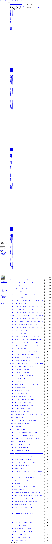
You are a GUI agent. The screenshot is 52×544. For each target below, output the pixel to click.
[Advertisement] (3, 263)
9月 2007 (11, 234)
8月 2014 (11, 150)
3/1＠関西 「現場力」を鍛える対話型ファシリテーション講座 (24, 522)
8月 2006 (11, 247)
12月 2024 (11, 24)
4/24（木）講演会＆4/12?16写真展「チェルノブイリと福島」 (23, 393)
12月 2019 (11, 85)
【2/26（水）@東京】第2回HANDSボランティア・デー (23, 408)
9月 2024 (11, 27)
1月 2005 (11, 266)
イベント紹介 (3, 253)
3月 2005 (11, 264)
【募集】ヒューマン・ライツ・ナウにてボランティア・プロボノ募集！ (25, 486)
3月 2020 (11, 82)
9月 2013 (11, 161)
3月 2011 (11, 191)
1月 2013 (11, 169)
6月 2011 (11, 188)
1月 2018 (11, 108)
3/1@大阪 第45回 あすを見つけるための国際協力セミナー (23, 465)
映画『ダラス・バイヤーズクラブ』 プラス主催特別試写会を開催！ (24, 528)
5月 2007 (11, 238)
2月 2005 (11, 265)
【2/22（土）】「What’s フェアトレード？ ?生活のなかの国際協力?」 (25, 498)
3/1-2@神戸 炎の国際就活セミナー (20, 426)
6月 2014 (11, 152)
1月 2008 (11, 230)
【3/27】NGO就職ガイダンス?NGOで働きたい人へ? (22, 303)
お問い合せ (2, 303)
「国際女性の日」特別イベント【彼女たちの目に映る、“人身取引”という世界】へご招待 (27, 492)
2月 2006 (11, 253)
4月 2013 (11, 166)
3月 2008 (11, 228)
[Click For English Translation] (22, 0)
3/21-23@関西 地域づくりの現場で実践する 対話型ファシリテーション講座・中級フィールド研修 (29, 300)
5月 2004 (11, 274)
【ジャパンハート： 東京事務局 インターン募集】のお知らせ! (22, 444)
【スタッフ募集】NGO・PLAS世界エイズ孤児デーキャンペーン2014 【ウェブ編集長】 (26, 345)
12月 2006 (11, 243)
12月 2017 (11, 109)
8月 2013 (11, 162)
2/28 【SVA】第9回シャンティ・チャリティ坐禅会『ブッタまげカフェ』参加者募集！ (27, 357)
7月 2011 (11, 187)
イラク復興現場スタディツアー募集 (20, 429)
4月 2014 (11, 154)
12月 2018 (11, 97)
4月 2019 (11, 93)
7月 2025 (11, 19)
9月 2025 (11, 17)
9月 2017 (11, 112)
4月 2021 (11, 69)
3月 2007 (11, 240)
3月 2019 (11, 94)
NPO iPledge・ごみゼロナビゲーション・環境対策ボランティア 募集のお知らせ (24, 294)
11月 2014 (11, 147)
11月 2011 (11, 183)
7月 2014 (11, 151)
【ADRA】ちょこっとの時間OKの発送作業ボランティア (21, 489)
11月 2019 (11, 86)
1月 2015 (11, 145)
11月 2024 (11, 25)
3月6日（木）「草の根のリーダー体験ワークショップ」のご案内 (24, 309)
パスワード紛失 (2, 248)
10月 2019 (11, 87)
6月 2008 (11, 225)
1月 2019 (11, 96)
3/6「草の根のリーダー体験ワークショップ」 (21, 291)
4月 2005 (11, 263)
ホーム (2, 289)
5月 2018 (11, 104)
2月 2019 (11, 95)
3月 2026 (11, 14)
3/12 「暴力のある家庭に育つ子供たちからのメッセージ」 (24, 378)
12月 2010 (11, 194)
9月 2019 (11, 88)
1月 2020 (11, 84)
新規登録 (1, 250)
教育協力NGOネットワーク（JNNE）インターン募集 (21, 411)
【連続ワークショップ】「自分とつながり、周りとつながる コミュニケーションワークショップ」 (29, 537)
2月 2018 (11, 107)
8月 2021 (11, 65)
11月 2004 (11, 268)
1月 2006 (11, 254)
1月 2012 (11, 181)
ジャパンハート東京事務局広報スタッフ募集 (19, 441)
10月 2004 (11, 269)
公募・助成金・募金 (13, 279)
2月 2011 (11, 192)
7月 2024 (11, 29)
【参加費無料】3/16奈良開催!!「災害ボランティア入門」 (23, 369)
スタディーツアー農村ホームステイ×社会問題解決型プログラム (24, 534)
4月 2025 (11, 21)
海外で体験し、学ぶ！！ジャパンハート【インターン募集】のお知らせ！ (24, 531)
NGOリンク (2, 295)
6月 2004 (11, 273)
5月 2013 (11, 165)
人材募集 (11, 294)
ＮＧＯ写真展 (3, 297)
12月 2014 (11, 146)
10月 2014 (11, 148)
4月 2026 (11, 13)
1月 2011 (11, 193)
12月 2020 (11, 73)
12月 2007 (11, 231)
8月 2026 (11, 10)
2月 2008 (11, 229)
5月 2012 (11, 177)
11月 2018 (11, 98)
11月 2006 (11, 244)
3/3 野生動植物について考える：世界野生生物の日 (22, 360)
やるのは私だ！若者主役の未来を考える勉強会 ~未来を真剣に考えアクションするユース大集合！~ (29, 495)
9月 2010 (11, 197)
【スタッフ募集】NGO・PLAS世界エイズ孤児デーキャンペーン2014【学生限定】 (26, 342)
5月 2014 (11, 153)
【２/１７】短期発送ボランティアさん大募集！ (20, 525)
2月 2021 (11, 71)
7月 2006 (11, 248)
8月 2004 (11, 271)
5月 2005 (11, 262)
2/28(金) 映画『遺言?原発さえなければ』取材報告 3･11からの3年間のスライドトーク (27, 384)
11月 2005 (11, 256)
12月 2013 (11, 158)
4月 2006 (11, 251)
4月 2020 (11, 81)
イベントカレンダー (3, 252)
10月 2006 (11, 245)
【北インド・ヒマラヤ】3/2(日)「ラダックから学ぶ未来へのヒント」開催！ (26, 477)
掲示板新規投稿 (18, 6)
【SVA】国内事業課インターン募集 (18, 417)
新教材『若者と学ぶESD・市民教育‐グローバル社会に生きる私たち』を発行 (26, 282)
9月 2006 (11, 246)
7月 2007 (11, 236)
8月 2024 (11, 28)
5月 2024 (11, 31)
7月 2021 (11, 66)
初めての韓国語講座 (17, 483)
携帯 (15, 0)
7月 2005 (11, 260)
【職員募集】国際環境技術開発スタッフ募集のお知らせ (23, 387)
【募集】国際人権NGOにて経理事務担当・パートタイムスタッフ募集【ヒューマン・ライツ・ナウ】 (28, 414)
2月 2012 (11, 180)
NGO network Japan (26, 543)
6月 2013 (11, 164)
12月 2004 (11, 267)
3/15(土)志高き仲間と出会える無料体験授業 (21, 285)
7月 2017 (11, 114)
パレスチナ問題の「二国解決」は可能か (20, 348)
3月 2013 (11, 167)
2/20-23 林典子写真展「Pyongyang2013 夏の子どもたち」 (23, 390)
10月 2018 (11, 99)
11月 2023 (11, 37)
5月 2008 (11, 226)
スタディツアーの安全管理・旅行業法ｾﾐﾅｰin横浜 (22, 447)
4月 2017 (11, 117)
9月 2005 (11, 258)
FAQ (8, 0)
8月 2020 (11, 77)
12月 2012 (11, 170)
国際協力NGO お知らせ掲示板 (17, 4)
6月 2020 (11, 79)
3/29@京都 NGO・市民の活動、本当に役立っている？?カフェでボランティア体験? (27, 336)
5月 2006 (11, 250)
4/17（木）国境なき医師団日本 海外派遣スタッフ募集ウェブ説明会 (24, 402)
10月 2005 (11, 257)
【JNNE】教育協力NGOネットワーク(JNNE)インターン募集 (22, 396)
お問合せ (13, 0)
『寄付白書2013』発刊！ (18, 381)
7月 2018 (11, 102)
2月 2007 (11, 241)
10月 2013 (11, 160)
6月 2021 (11, 67)
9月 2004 (11, 270)
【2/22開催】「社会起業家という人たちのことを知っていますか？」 (24, 507)
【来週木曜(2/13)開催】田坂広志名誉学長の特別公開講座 (23, 504)
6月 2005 (11, 261)
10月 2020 (11, 75)
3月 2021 (11, 70)
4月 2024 (11, 32)
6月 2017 (11, 115)
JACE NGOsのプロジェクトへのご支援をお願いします (24, 279)
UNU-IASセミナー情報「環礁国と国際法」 (21, 540)
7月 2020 (11, 78)
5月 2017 (11, 116)
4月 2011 (11, 190)
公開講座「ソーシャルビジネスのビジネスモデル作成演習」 (23, 459)
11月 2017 (11, 110)
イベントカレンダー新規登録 (38, 7)
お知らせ (2, 302)
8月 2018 (11, 101)
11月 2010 (11, 195)
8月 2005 (11, 259)
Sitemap (10, 0)
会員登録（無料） (24, 6)
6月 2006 (11, 249)
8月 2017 (11, 113)
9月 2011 (11, 185)
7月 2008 (11, 224)
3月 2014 (11, 155)
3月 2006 (11, 252)
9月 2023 (11, 39)
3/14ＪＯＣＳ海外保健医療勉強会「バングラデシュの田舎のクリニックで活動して (26, 501)
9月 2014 (11, 149)
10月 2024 (11, 26)
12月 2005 (11, 255)
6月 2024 (11, 30)
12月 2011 (11, 182)
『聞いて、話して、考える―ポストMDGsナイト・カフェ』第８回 (24, 366)
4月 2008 (11, 227)
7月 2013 (11, 163)
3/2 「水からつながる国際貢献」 (19, 297)
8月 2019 (11, 89)
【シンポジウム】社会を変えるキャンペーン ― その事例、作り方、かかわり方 (26, 351)
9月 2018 (11, 100)
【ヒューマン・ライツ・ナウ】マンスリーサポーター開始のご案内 (26, 462)
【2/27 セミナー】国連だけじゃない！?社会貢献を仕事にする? (24, 375)
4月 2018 (11, 105)
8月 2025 (11, 18)
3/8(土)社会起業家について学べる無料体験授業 (21, 288)
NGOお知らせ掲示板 (4, 290)
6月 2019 (11, 91)
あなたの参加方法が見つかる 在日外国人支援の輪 (22, 450)
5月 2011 (11, 189)
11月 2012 (11, 171)
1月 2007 (11, 242)
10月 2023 (11, 38)
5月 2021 (11, 68)
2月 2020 (11, 83)
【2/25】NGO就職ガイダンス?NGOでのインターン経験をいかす (24, 513)
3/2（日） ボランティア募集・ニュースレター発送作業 (21, 423)
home (11, 4)
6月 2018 (11, 103)
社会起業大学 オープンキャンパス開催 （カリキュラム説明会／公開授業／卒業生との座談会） (29, 471)
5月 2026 (11, 12)
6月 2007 (11, 237)
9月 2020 (11, 76)
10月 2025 (11, 16)
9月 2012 (11, 173)
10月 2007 (11, 233)
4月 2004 (11, 275)
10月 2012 (11, 172)
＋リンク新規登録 (3, 296)
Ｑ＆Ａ (2, 301)
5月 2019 (11, 92)
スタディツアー (3, 254)
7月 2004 (11, 272)
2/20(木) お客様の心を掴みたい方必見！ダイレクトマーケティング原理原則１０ (26, 420)
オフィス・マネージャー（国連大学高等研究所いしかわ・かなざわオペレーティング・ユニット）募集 (28, 333)
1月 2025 (11, 23)
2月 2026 (11, 15)
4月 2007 (11, 239)
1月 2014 (11, 157)
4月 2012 (11, 178)
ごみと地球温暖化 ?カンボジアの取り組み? (21, 468)
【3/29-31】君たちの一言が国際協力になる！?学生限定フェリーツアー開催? (26, 432)
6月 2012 (11, 176)
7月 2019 (11, 90)
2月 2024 (11, 34)
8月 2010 (11, 198)
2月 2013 (11, 168)
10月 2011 (11, 184)
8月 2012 (11, 174)
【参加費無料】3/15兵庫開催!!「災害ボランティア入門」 (23, 372)
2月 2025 (11, 22)
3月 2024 (11, 33)
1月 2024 (11, 35)
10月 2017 (11, 111)
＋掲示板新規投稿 (3, 291)
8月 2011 (11, 186)
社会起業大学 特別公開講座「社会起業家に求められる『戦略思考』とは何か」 (26, 324)
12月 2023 (11, 36)
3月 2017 (11, 118)
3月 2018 (11, 106)
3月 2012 (11, 179)
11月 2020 (11, 74)
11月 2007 (11, 232)
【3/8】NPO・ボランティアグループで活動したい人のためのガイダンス (25, 435)
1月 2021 (11, 72)
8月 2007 (11, 235)
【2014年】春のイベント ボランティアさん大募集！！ (21, 330)
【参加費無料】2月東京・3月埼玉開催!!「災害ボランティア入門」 (24, 405)
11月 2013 (11, 159)
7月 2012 (11, 175)
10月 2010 (11, 196)
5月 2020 (11, 80)
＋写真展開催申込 (3, 298)
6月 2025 (11, 20)
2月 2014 (11, 156)
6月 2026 (11, 11)
